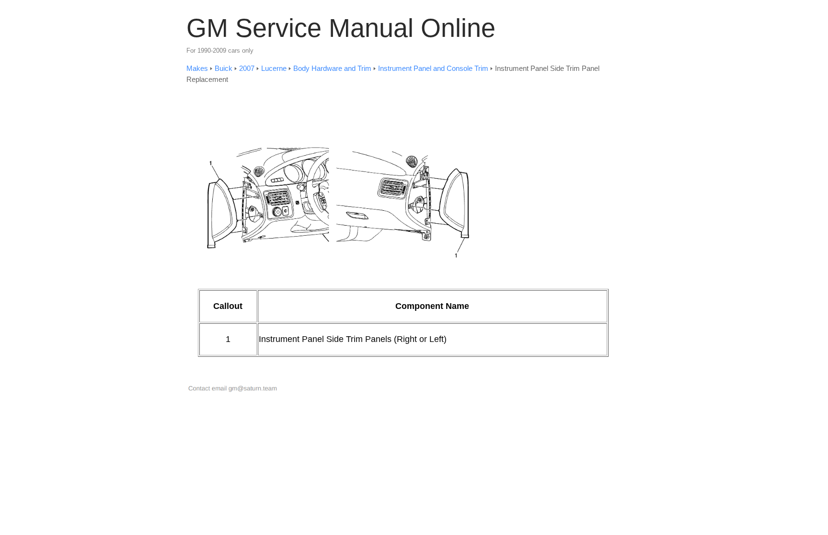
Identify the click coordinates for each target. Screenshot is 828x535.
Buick (223, 68)
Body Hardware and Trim (332, 68)
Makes (197, 68)
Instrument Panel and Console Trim (433, 68)
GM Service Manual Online (340, 27)
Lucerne (274, 68)
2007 (246, 68)
